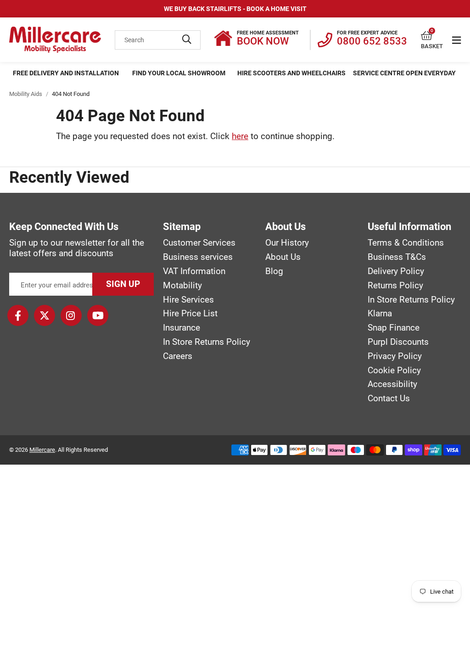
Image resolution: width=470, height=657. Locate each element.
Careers (177, 356)
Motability (182, 286)
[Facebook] (17, 315)
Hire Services (188, 300)
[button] (432, 36)
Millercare (42, 449)
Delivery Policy (396, 271)
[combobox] (158, 40)
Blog (274, 271)
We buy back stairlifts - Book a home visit (235, 8)
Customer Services (199, 243)
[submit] (187, 40)
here (240, 136)
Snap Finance (394, 328)
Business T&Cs (397, 257)
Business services (198, 257)
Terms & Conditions (406, 243)
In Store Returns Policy (206, 342)
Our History (287, 243)
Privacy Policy (395, 356)
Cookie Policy (394, 370)
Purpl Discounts (398, 342)
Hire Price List (190, 314)
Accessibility (392, 384)
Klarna (380, 314)
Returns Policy (395, 286)
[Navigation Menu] (456, 40)
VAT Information (194, 271)
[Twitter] (44, 315)
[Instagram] (71, 315)
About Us (283, 257)
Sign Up (123, 284)
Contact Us (389, 398)
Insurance (181, 328)
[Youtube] (97, 315)
